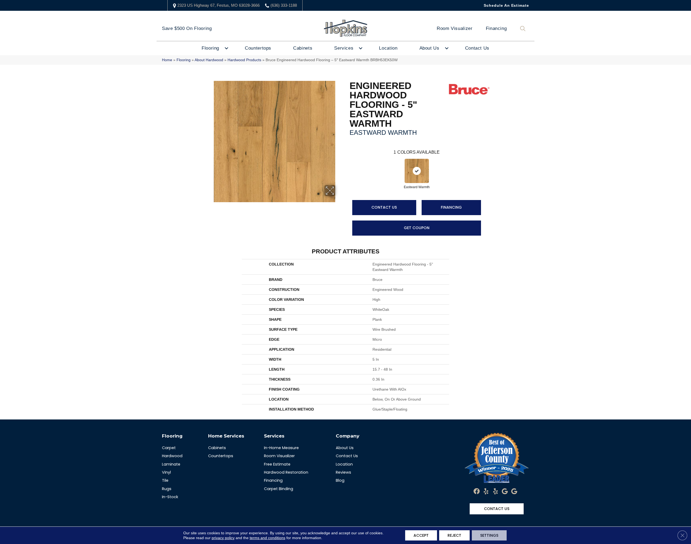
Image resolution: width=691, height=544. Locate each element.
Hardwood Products (244, 60)
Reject (454, 535)
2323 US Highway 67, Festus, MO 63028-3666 (218, 5)
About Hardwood (209, 60)
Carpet (169, 447)
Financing (496, 28)
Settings (489, 535)
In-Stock (170, 497)
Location (388, 48)
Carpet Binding (278, 488)
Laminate (171, 464)
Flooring (210, 48)
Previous (347, 165)
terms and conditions (267, 538)
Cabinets (302, 48)
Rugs (166, 488)
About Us (429, 48)
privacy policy (223, 538)
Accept (421, 535)
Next (486, 165)
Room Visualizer (455, 28)
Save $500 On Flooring (187, 28)
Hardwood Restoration (286, 472)
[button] (523, 28)
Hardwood (172, 456)
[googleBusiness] (505, 491)
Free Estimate (277, 464)
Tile (165, 480)
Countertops (258, 48)
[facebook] (476, 491)
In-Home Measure (281, 447)
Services (343, 48)
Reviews (343, 472)
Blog (340, 480)
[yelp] (486, 491)
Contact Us (477, 48)
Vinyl (166, 472)
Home (167, 60)
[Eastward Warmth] (416, 170)
